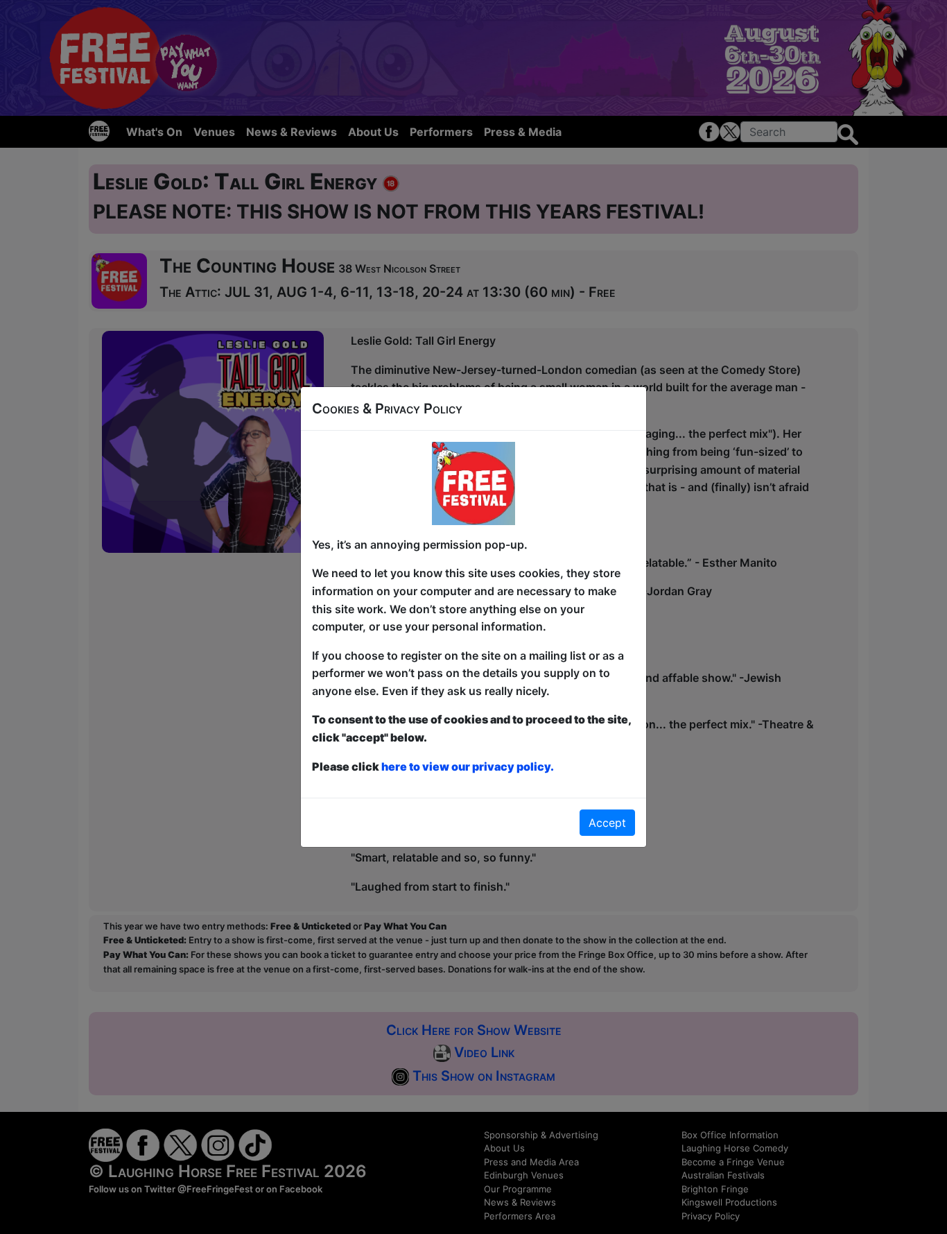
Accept (607, 823)
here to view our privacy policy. (467, 766)
